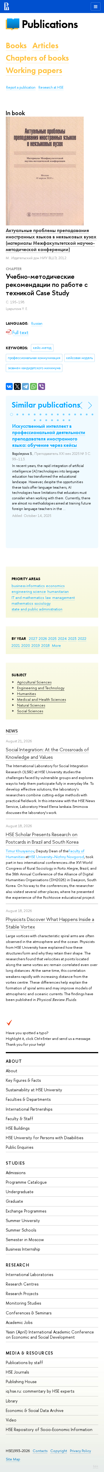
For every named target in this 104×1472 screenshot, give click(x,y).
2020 (25, 645)
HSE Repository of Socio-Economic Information (49, 1429)
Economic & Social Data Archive (35, 1410)
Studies (15, 1163)
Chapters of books (37, 58)
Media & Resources (29, 1353)
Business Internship (23, 1249)
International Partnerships (29, 1109)
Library (12, 1401)
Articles (45, 45)
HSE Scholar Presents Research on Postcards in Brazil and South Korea (42, 838)
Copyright (58, 1450)
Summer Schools (21, 1230)
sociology (42, 603)
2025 (52, 638)
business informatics (28, 585)
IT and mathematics (28, 597)
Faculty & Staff (19, 1118)
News (12, 731)
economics (55, 585)
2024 (62, 638)
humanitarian (58, 591)
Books (16, 45)
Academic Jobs (19, 1322)
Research (17, 1265)
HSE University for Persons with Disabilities (44, 1137)
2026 (43, 638)
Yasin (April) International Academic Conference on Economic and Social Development (50, 1334)
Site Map (13, 1459)
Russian (36, 323)
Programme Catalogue (26, 1182)
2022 (82, 638)
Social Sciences (30, 710)
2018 (45, 645)
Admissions (15, 1172)
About (14, 1061)
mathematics (22, 603)
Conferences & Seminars (28, 1313)
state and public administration (37, 609)
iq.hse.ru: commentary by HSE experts (40, 1391)
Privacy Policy (80, 1450)
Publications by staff (24, 1362)
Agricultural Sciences (34, 682)
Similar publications (46, 405)
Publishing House (21, 1381)
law (48, 597)
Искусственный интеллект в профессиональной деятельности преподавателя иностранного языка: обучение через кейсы (48, 435)
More (56, 645)
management (63, 597)
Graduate (14, 1201)
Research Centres (22, 1284)
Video (11, 1420)
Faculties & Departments (28, 1099)
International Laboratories (29, 1274)
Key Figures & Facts (23, 1080)
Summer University (23, 1220)
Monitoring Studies (23, 1303)
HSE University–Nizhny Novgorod (56, 856)
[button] (11, 414)
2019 (35, 645)
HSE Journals (17, 1372)
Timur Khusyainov (20, 850)
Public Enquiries (19, 1147)
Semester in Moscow (25, 1239)
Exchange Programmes (26, 1211)
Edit (95, 1466)
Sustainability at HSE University (34, 1089)
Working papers (34, 70)
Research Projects (22, 1293)
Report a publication (21, 87)
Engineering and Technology (40, 687)
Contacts (40, 1450)
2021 (16, 645)
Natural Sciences (31, 705)
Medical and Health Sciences (41, 699)
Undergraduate (20, 1191)
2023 (72, 638)
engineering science (29, 591)
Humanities (26, 693)
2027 (33, 638)
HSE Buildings (17, 1128)
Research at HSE (51, 87)
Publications (50, 24)
